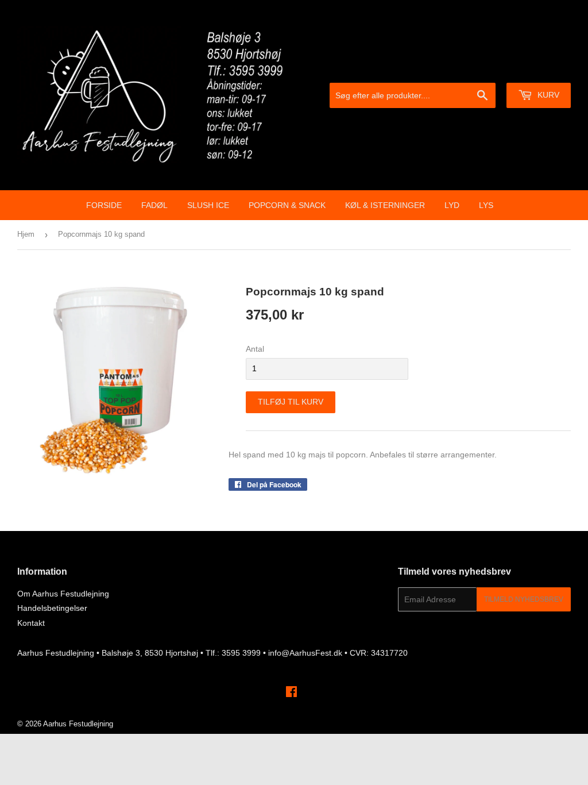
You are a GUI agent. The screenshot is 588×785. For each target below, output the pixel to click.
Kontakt (31, 623)
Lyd (451, 205)
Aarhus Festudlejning (78, 723)
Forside (104, 205)
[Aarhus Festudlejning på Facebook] (291, 693)
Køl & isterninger (385, 205)
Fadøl (154, 205)
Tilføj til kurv (290, 401)
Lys (486, 205)
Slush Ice (208, 205)
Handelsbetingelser (52, 608)
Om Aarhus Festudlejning (63, 593)
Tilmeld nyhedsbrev (523, 599)
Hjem (25, 234)
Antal (255, 348)
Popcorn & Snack (287, 205)
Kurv (547, 94)
